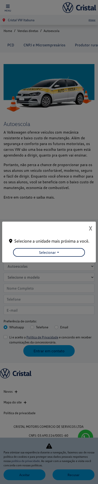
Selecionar (47, 252)
